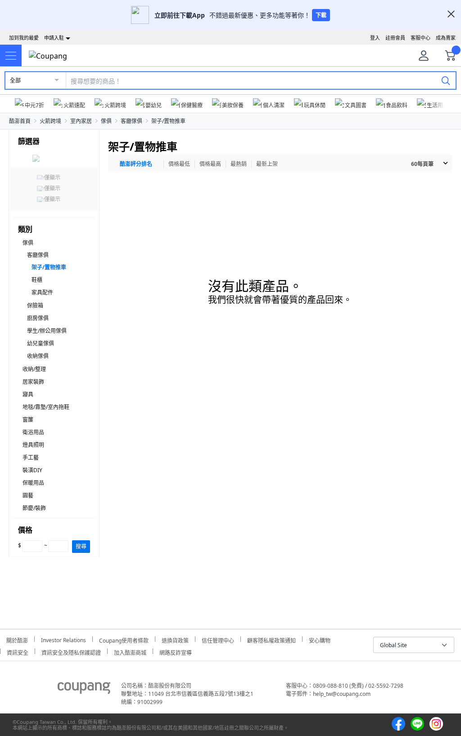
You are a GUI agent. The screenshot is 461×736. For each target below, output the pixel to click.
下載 (321, 15)
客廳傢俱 (131, 121)
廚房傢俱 (38, 318)
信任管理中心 (218, 639)
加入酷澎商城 (130, 651)
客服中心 (420, 37)
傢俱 (106, 121)
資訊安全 (17, 651)
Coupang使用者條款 (124, 639)
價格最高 (210, 164)
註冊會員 (395, 37)
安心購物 (319, 639)
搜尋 (81, 546)
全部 (15, 80)
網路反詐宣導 (175, 651)
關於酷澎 (17, 639)
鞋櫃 (37, 280)
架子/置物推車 (168, 121)
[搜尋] (445, 80)
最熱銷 (238, 164)
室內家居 (81, 121)
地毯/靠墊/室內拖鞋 (46, 407)
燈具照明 (33, 445)
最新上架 (267, 164)
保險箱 (35, 305)
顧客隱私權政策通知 (271, 639)
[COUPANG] (84, 689)
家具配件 (42, 292)
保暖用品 (33, 483)
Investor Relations (63, 639)
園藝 (28, 495)
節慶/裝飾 (34, 508)
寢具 (28, 394)
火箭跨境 (50, 121)
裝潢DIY (32, 470)
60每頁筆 (422, 164)
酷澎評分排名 (136, 164)
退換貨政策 (175, 639)
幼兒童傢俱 (40, 343)
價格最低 (179, 164)
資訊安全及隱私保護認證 (71, 651)
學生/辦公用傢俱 (47, 331)
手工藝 (31, 457)
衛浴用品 (33, 432)
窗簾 (28, 419)
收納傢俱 (38, 356)
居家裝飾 (33, 382)
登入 (375, 37)
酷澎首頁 (20, 121)
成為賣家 (446, 37)
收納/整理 (34, 369)
